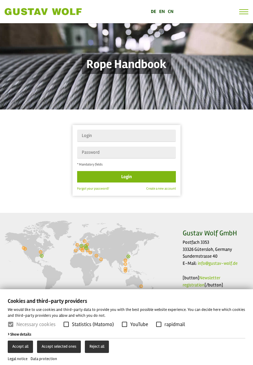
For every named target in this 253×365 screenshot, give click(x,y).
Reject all (96, 346)
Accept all (20, 346)
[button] (66, 324)
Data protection (44, 358)
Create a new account (161, 189)
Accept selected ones (59, 346)
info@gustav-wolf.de (218, 263)
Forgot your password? (93, 189)
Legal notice (17, 358)
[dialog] (126, 327)
